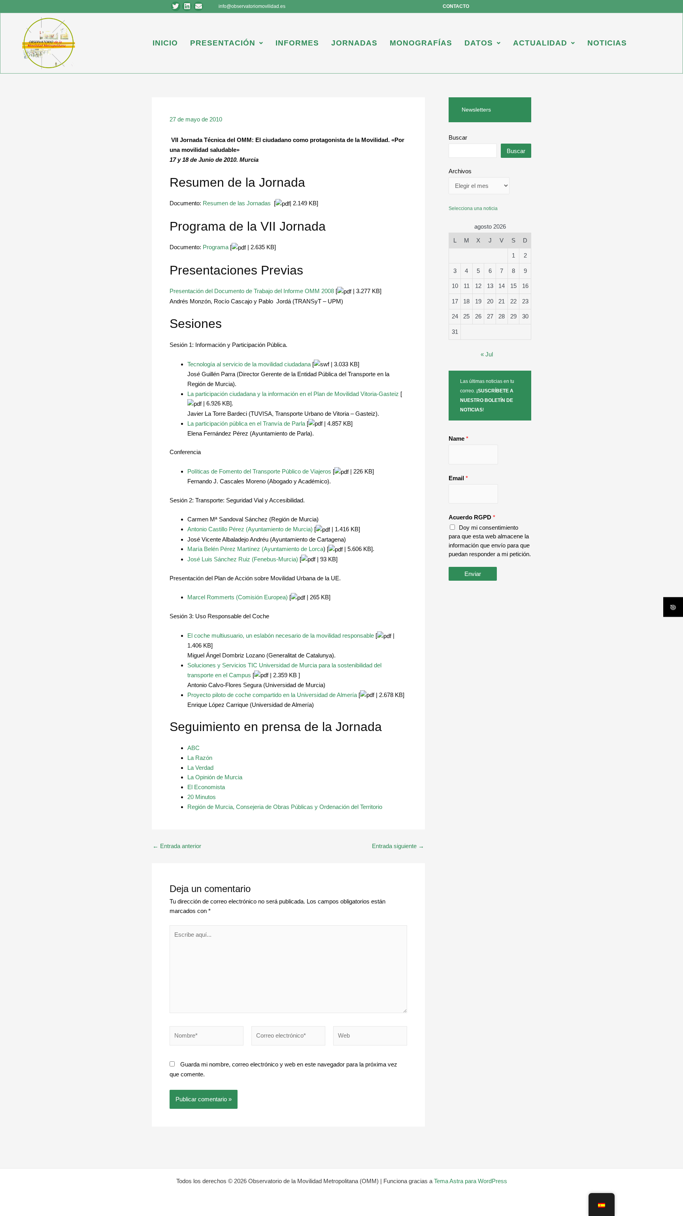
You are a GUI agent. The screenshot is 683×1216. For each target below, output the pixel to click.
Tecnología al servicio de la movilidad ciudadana (249, 364)
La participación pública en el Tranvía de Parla (246, 423)
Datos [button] (478, 43)
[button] (226, 43)
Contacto (456, 6)
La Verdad (200, 767)
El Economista (206, 787)
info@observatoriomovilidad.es (252, 6)
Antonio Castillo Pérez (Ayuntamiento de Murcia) (250, 529)
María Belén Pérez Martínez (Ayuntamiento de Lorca (255, 548)
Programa (215, 247)
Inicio (165, 43)
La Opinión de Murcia (214, 777)
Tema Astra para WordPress (470, 1181)
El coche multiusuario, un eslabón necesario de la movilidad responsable (280, 635)
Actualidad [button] (540, 43)
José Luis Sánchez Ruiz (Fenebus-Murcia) (242, 559)
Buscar (458, 137)
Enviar (472, 573)
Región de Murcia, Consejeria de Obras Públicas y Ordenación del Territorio (284, 806)
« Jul (487, 354)
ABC (193, 747)
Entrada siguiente (398, 846)
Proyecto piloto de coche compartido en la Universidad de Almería (272, 694)
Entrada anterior (177, 846)
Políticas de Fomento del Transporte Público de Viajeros (259, 471)
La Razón (199, 757)
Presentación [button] (222, 43)
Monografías (421, 43)
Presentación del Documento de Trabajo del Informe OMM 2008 (252, 291)
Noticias (607, 43)
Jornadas (354, 43)
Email (458, 478)
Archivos (460, 171)
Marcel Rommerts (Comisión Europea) (237, 597)
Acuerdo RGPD (472, 517)
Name (458, 438)
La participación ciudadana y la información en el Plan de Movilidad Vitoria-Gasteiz (293, 393)
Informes (297, 43)
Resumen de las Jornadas (237, 203)
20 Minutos (201, 797)
